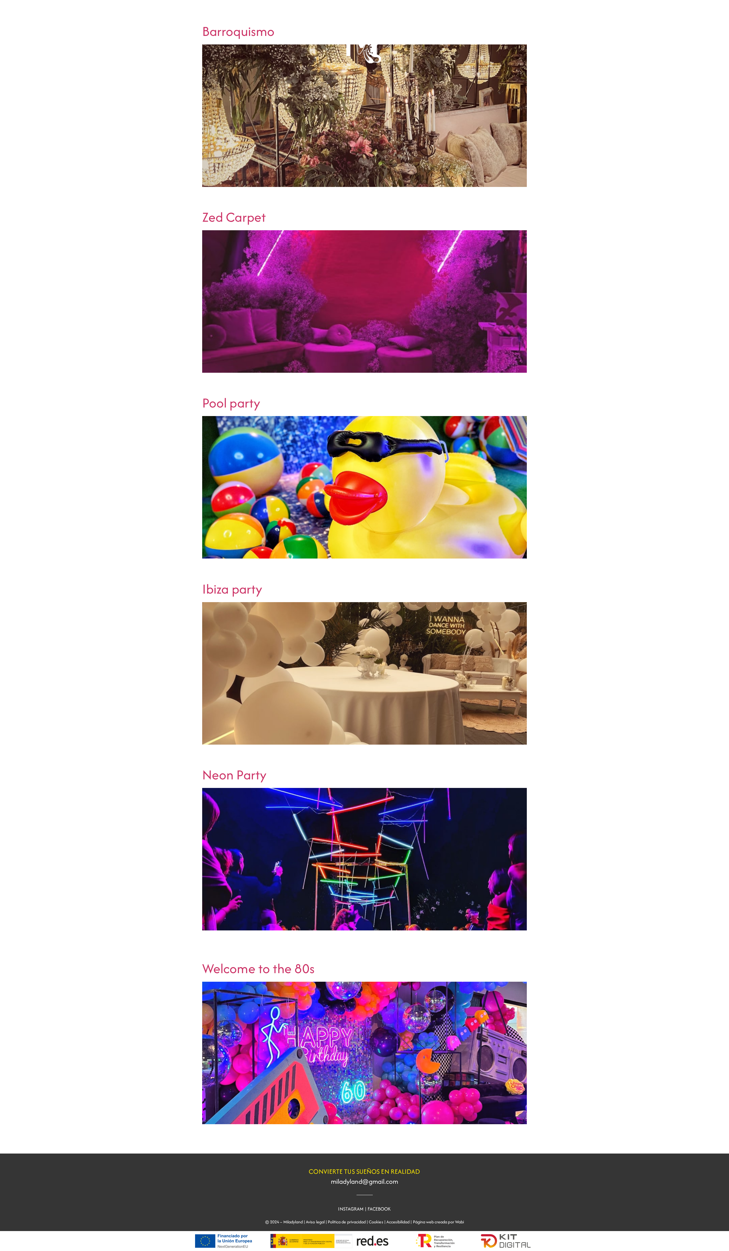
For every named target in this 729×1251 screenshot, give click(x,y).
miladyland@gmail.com (364, 1181)
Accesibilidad (398, 1222)
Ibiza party (232, 588)
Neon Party (234, 774)
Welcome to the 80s (258, 968)
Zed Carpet (234, 217)
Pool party (231, 402)
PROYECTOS (26, 16)
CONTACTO (703, 16)
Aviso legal (315, 1222)
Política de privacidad (347, 1222)
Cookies (376, 1222)
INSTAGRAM (350, 1208)
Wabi (459, 1222)
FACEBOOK (379, 1208)
